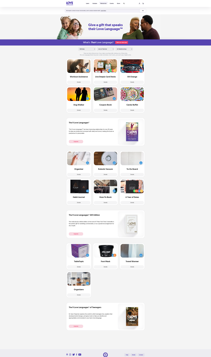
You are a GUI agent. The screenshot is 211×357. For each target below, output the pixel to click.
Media (133, 355)
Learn (87, 3)
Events (112, 3)
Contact (141, 355)
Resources (103, 3)
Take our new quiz (121, 42)
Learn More (103, 10)
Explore (76, 141)
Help (127, 355)
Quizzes (94, 3)
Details (79, 82)
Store (118, 3)
